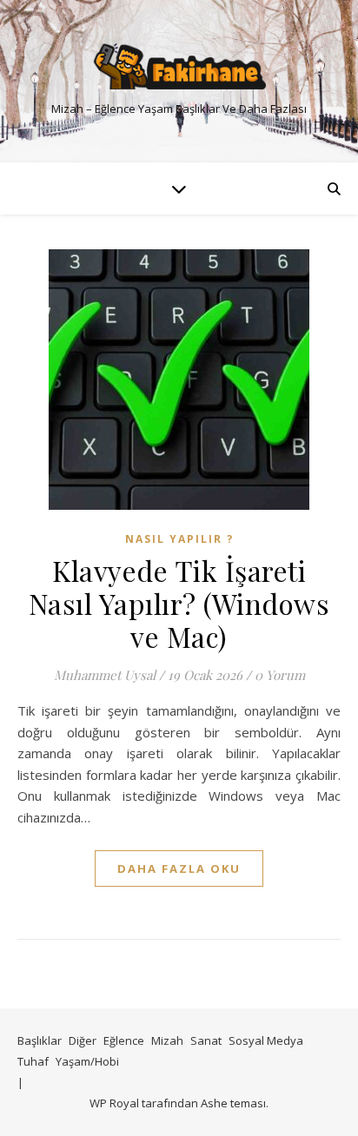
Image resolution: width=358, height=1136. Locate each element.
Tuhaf (33, 1061)
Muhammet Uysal (105, 675)
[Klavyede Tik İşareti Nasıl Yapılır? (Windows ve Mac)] (179, 379)
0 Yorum (280, 675)
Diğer (82, 1040)
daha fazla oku (179, 868)
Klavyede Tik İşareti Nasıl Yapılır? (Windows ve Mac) (179, 603)
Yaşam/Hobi (87, 1061)
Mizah (167, 1040)
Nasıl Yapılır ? (179, 539)
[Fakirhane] (179, 66)
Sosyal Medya (266, 1040)
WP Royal (114, 1103)
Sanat (206, 1040)
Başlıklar (39, 1040)
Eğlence (123, 1040)
